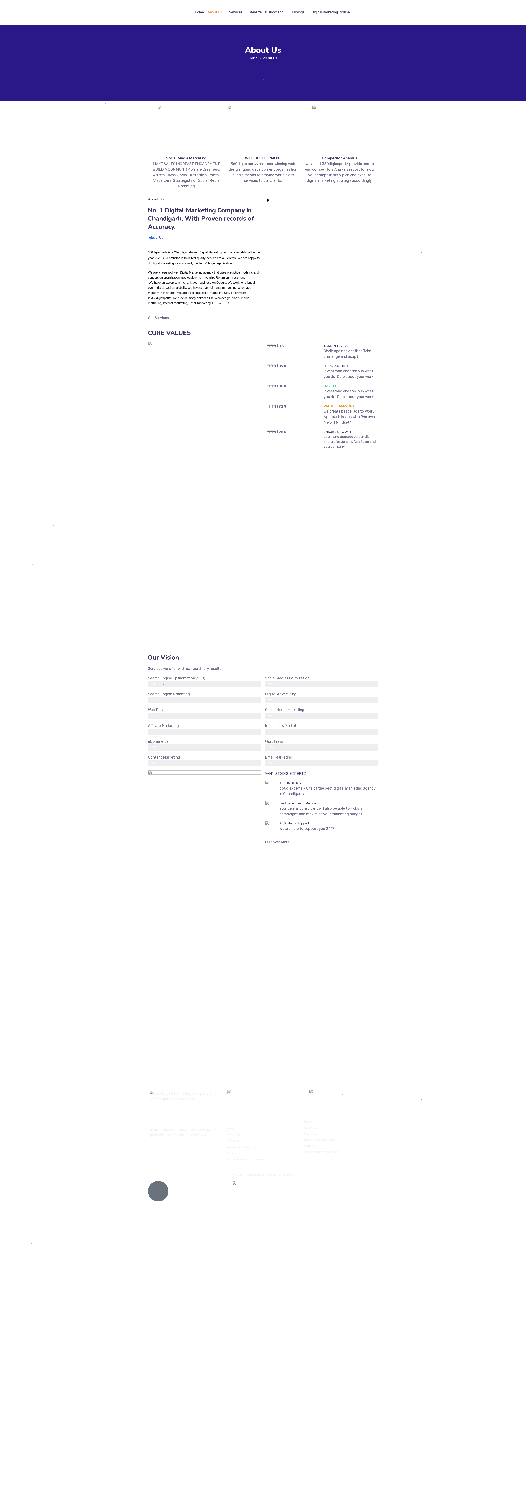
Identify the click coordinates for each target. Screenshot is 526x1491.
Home (199, 12)
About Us (215, 12)
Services (235, 12)
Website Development (266, 12)
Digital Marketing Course (331, 12)
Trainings (297, 12)
